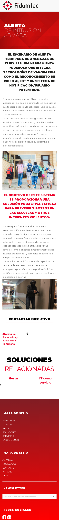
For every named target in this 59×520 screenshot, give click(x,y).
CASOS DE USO (10, 440)
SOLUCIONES (9, 432)
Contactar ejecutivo (29, 319)
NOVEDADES (9, 464)
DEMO (5, 475)
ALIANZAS (7, 460)
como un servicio (45, 382)
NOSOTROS (8, 420)
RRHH (5, 428)
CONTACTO (8, 468)
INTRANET (7, 472)
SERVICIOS (8, 436)
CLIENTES (7, 424)
